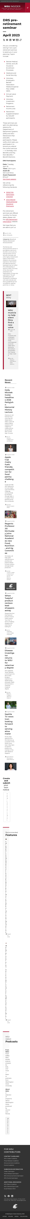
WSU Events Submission (11, 1178)
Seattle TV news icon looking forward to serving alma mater (9, 724)
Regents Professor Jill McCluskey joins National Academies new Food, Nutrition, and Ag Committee (9, 538)
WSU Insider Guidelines (10, 1158)
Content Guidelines (11, 1156)
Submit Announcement (7, 807)
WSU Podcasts (8, 1125)
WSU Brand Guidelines (10, 1184)
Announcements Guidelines (12, 1163)
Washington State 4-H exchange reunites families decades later (6, 982)
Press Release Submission (11, 1173)
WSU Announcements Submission (13, 1176)
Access (5, 1216)
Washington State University (10, 1)
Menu (27, 7)
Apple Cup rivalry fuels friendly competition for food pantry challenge (9, 469)
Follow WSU (23, 1216)
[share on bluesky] (14, 40)
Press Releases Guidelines (11, 1161)
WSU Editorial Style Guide (11, 1186)
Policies (10, 1216)
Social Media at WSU (10, 1188)
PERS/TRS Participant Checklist (10, 195)
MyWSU (16, 1216)
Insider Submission (9, 1171)
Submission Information (13, 1169)
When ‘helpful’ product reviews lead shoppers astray (9, 603)
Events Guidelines (9, 1165)
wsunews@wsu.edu (21, 1200)
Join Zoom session (9, 179)
